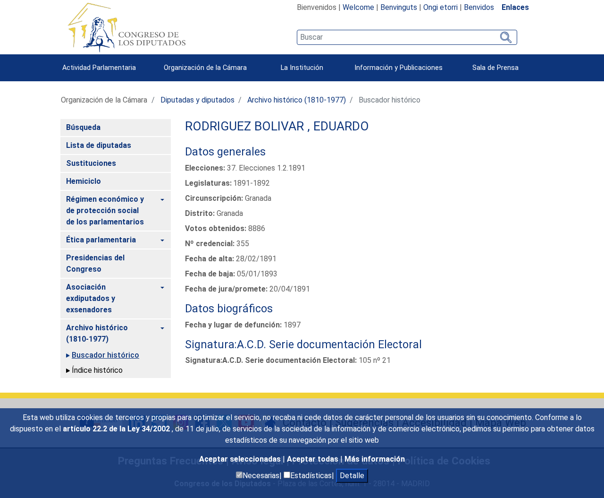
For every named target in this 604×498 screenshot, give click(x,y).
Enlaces (515, 7)
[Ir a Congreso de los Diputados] (126, 27)
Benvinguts (398, 7)
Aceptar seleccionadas (241, 459)
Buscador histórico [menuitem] (105, 355)
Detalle (352, 475)
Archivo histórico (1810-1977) (296, 99)
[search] (407, 37)
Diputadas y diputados (197, 99)
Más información (374, 459)
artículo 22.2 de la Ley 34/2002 (117, 428)
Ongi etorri (440, 7)
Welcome (358, 7)
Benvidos (479, 7)
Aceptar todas (313, 459)
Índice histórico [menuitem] (97, 370)
